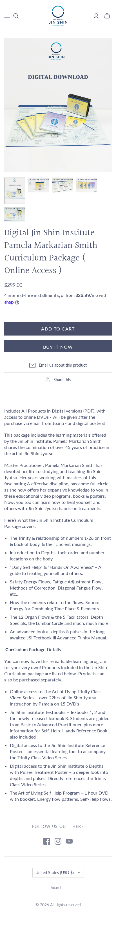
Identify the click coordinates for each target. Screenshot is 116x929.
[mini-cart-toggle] (107, 16)
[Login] (96, 16)
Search (57, 887)
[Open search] (16, 16)
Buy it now (58, 347)
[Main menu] (7, 16)
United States (54, 872)
